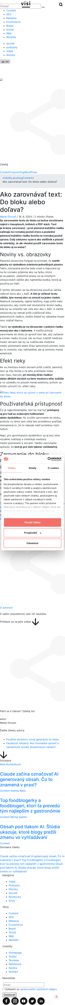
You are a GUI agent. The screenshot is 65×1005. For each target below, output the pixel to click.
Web (9, 33)
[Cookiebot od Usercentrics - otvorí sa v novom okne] (47, 459)
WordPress (30, 172)
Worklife (11, 37)
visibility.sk (9, 177)
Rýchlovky (15, 896)
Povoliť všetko (33, 522)
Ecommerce (13, 21)
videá (9, 51)
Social (10, 29)
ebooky (10, 54)
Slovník (13, 893)
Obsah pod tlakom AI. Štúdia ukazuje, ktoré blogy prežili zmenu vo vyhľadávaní (31, 867)
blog (20, 177)
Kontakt (13, 971)
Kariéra (13, 967)
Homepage (15, 952)
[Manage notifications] (56, 996)
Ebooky (13, 889)
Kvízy (12, 900)
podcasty (12, 47)
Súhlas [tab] (12, 467)
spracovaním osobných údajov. (38, 989)
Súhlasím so (31, 989)
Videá (12, 881)
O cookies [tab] (53, 467)
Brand (9, 25)
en (7, 61)
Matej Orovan (8, 216)
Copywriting (17, 172)
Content (11, 10)
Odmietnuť (32, 543)
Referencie (15, 964)
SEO (8, 14)
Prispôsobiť (30, 532)
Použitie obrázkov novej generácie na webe (32, 739)
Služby (13, 956)
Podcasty (14, 885)
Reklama (11, 18)
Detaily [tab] (32, 467)
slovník (10, 43)
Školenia (14, 960)
